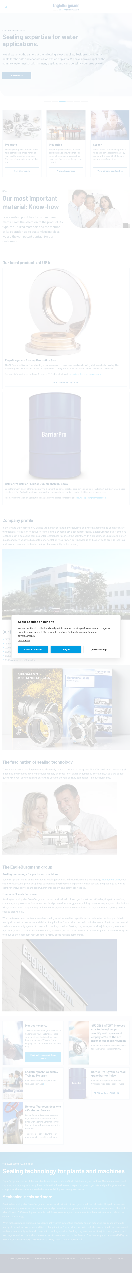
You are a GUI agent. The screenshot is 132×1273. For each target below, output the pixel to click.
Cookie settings (99, 650)
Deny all (66, 650)
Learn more (24, 640)
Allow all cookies (33, 650)
